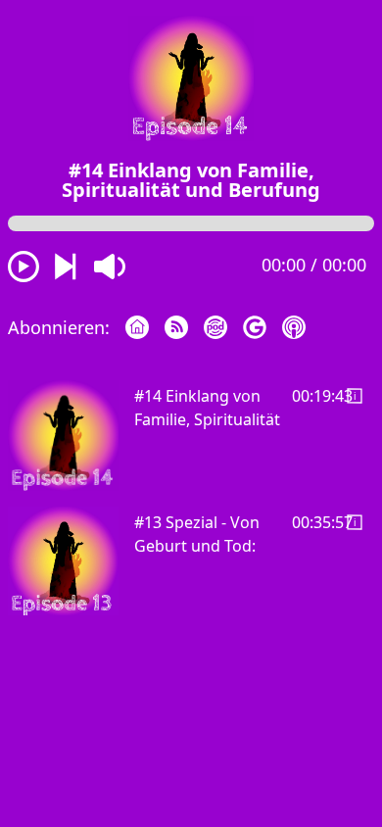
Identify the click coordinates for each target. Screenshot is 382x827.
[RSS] (184, 325)
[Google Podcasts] (262, 325)
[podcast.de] (223, 325)
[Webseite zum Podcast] (145, 325)
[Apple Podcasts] (301, 325)
